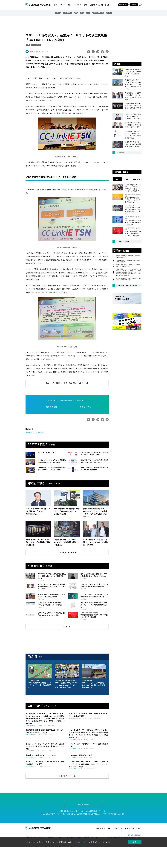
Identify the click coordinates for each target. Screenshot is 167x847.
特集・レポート (59, 5)
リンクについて (70, 837)
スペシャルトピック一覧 (67, 552)
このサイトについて (31, 837)
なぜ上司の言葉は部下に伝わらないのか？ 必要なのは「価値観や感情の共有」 (128, 279)
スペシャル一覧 (120, 152)
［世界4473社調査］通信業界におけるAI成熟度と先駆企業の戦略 (128, 261)
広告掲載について (50, 837)
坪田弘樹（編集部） (35, 51)
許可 (134, 842)
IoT (88, 12)
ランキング (77, 5)
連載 (85, 5)
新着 (69, 5)
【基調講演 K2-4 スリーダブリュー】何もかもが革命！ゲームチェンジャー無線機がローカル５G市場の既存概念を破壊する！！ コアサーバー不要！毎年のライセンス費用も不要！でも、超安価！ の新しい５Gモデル (128, 272)
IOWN (58, 12)
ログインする (85, 407)
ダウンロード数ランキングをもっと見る (126, 285)
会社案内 (40, 837)
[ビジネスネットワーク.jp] (38, 4)
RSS (96, 837)
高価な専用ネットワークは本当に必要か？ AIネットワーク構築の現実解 (128, 265)
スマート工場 (36, 45)
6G (82, 12)
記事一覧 (67, 627)
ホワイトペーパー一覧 (67, 776)
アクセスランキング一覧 (122, 241)
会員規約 (79, 837)
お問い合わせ (60, 837)
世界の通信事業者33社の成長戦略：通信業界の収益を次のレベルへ (128, 256)
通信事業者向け (98, 12)
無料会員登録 (123, 4)
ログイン (133, 4)
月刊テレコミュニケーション (100, 5)
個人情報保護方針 (88, 837)
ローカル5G (67, 12)
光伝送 (109, 12)
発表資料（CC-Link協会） (35, 432)
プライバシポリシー (81, 842)
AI (76, 12)
